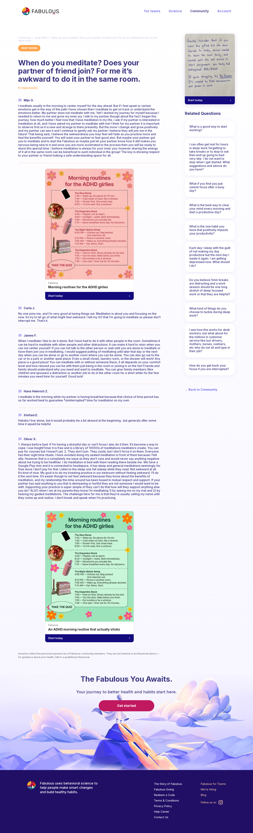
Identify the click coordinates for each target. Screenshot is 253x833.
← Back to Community (201, 389)
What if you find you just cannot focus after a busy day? (206, 187)
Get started (126, 706)
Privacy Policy (163, 806)
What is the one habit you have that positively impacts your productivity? (208, 230)
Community (199, 11)
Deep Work (41, 37)
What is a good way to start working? (208, 128)
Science (175, 11)
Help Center (161, 811)
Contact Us (161, 817)
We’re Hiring (208, 789)
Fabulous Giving (164, 789)
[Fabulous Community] (40, 11)
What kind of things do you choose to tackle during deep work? (209, 312)
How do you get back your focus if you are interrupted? (209, 367)
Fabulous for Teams (213, 784)
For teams (152, 11)
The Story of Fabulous (168, 784)
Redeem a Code (164, 795)
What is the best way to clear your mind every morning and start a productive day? (209, 208)
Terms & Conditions (166, 800)
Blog (203, 795)
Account (224, 11)
